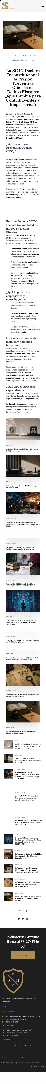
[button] (18, 918)
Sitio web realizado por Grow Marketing (13, 1058)
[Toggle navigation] (37, 6)
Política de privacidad (38, 1066)
